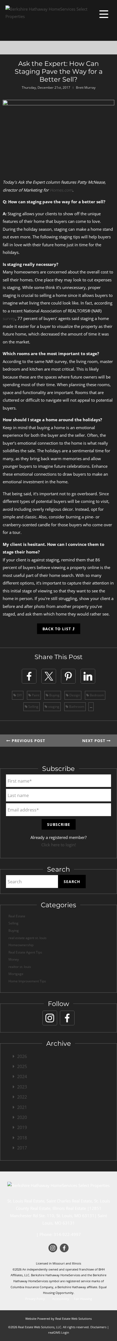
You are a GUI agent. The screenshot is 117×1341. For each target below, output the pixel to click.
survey (9, 318)
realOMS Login (58, 1332)
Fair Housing (83, 1299)
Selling (32, 706)
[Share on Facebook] (29, 676)
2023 (22, 1087)
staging (53, 706)
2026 (22, 1056)
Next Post (94, 740)
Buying (54, 695)
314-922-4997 (67, 1234)
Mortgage (15, 973)
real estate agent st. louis (27, 938)
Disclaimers (98, 1327)
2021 (22, 1107)
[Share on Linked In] (88, 676)
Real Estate (16, 916)
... (91, 706)
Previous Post (27, 740)
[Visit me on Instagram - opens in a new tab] (49, 1018)
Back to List (57, 628)
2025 (22, 1066)
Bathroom (76, 706)
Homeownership (20, 945)
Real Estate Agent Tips (25, 952)
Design (74, 695)
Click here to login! (58, 844)
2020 (22, 1117)
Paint (35, 695)
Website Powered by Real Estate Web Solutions (58, 1319)
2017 (22, 1148)
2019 (22, 1127)
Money (13, 959)
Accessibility (60, 1299)
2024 (22, 1076)
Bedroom (96, 695)
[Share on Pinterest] (68, 676)
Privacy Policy (35, 1299)
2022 (22, 1097)
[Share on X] (48, 676)
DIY (19, 695)
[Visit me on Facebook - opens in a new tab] (67, 1018)
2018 (22, 1138)
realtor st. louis (19, 966)
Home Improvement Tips (27, 981)
